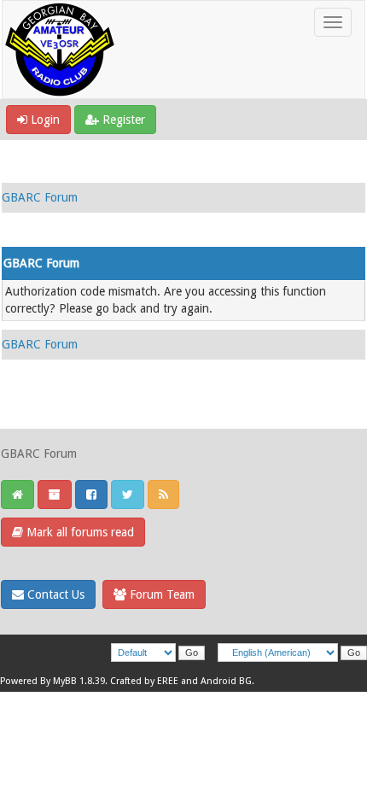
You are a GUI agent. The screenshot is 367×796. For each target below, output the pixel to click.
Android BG (226, 681)
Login (43, 119)
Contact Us (54, 594)
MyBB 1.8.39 (79, 681)
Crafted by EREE (144, 681)
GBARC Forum (40, 197)
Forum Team (160, 594)
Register (122, 119)
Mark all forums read (78, 532)
